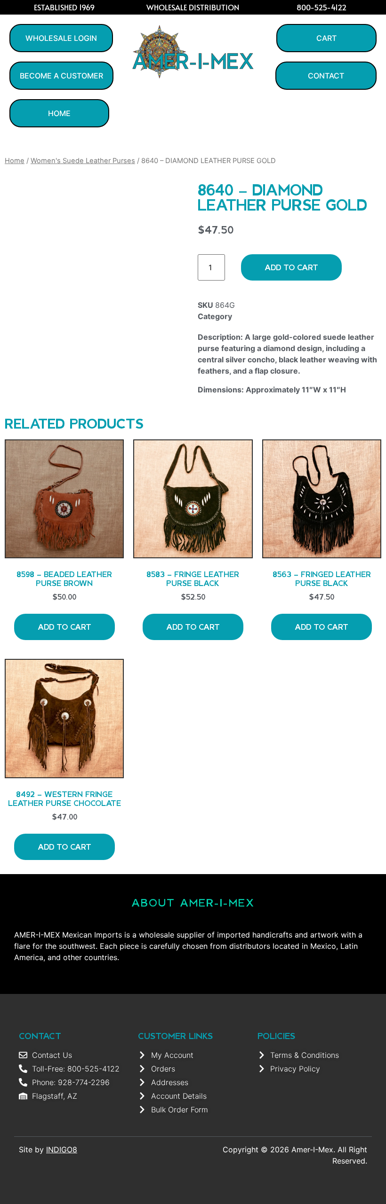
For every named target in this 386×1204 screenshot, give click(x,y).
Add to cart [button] (64, 626)
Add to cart (291, 267)
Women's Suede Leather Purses (83, 160)
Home (14, 160)
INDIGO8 (61, 1149)
